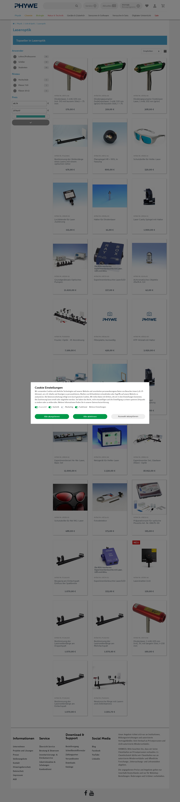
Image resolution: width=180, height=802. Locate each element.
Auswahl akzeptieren (128, 416)
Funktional (83, 407)
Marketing (69, 407)
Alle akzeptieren (52, 416)
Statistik (56, 407)
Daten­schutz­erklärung (100, 403)
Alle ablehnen (90, 416)
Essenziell (43, 407)
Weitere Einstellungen (97, 407)
